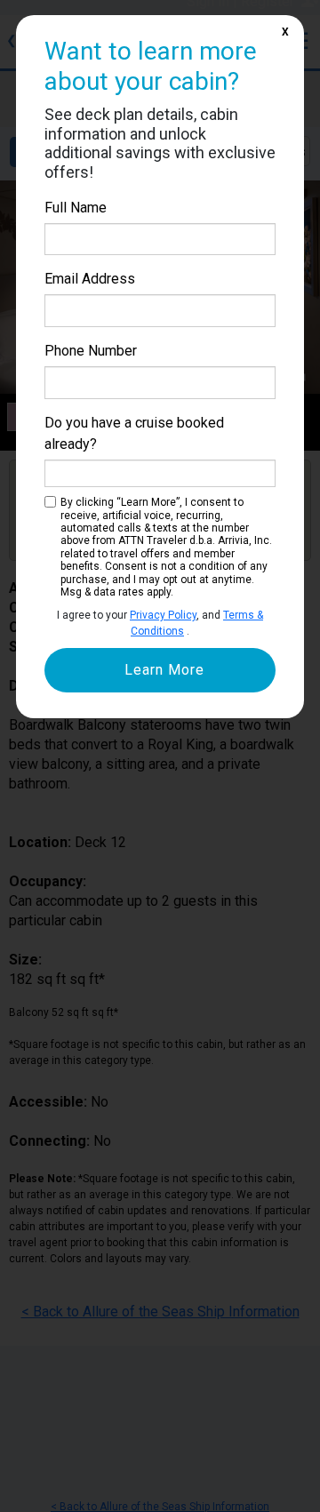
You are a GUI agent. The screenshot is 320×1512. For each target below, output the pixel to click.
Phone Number (90, 350)
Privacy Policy (163, 615)
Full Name (75, 207)
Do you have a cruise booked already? (134, 433)
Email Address (89, 278)
